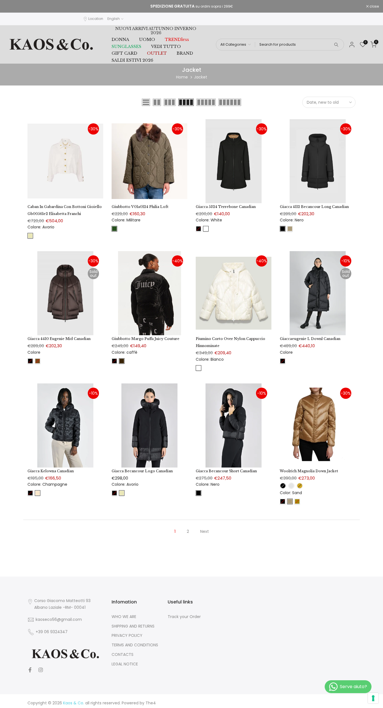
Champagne (37, 493)
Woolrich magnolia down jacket (309, 471)
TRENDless (177, 39)
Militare (114, 229)
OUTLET (157, 53)
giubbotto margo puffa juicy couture (145, 339)
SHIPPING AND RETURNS (133, 626)
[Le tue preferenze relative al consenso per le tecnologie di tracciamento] (373, 698)
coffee (37, 361)
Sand (290, 501)
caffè (121, 361)
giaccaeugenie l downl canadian (310, 339)
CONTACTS (122, 654)
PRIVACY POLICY (127, 635)
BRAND (185, 53)
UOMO (147, 39)
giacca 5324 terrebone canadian (226, 207)
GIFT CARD (124, 53)
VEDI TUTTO (166, 46)
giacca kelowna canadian (50, 471)
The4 (151, 703)
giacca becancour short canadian (226, 471)
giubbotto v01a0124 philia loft (140, 207)
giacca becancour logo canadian (142, 471)
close (12, 6)
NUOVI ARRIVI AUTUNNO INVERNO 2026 (155, 30)
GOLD (297, 501)
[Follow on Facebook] (30, 670)
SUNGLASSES (126, 46)
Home (182, 77)
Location (95, 18)
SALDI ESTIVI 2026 (132, 60)
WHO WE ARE (124, 616)
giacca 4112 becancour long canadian (314, 207)
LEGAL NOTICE (125, 664)
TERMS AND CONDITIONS (135, 645)
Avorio (30, 236)
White (206, 229)
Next (204, 531)
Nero (282, 229)
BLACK (198, 229)
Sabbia (290, 229)
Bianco (198, 368)
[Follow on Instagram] (40, 670)
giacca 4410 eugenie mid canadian (59, 339)
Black (282, 501)
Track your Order (184, 616)
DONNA (120, 39)
